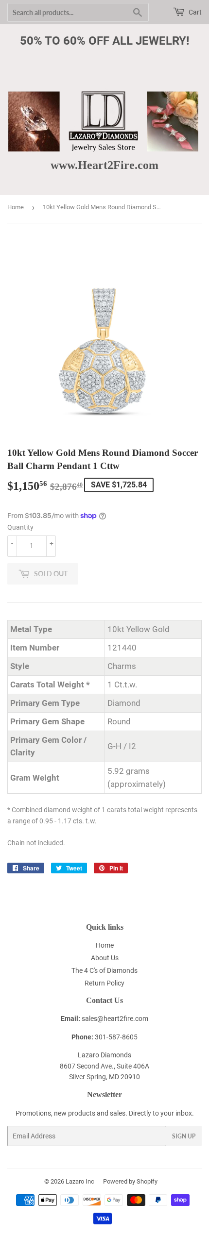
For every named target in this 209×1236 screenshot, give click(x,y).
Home (15, 207)
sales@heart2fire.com (115, 1018)
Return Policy (104, 983)
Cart (194, 12)
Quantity (20, 527)
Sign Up (183, 1136)
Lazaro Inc (80, 1181)
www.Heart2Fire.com (104, 164)
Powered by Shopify (130, 1181)
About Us (105, 958)
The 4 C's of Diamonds (104, 970)
